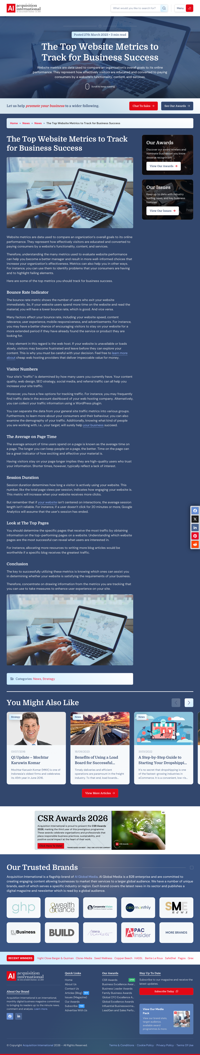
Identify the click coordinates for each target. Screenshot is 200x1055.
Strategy (49, 679)
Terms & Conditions (121, 1045)
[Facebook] (195, 510)
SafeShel (111, 958)
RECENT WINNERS (20, 958)
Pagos (122, 958)
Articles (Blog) (73, 993)
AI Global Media (86, 877)
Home (14, 123)
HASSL (79, 958)
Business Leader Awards (117, 988)
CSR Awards (109, 980)
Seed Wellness (44, 958)
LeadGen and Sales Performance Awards (118, 1010)
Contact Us (72, 988)
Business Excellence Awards (118, 984)
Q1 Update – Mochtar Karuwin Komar (30, 760)
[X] (195, 519)
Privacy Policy (165, 1045)
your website (47, 502)
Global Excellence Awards (118, 1001)
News (26, 123)
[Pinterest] (195, 536)
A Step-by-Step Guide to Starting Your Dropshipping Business (164, 760)
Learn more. (41, 1009)
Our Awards (72, 1001)
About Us (70, 984)
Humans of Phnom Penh (164, 958)
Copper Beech (64, 958)
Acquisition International (38, 1045)
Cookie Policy (145, 1045)
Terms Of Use (184, 1045)
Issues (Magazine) (76, 997)
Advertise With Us (76, 1010)
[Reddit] (195, 544)
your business (93, 425)
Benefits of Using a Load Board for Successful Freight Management (96, 760)
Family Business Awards (117, 993)
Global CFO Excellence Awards (118, 997)
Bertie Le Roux (95, 958)
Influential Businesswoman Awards (118, 1006)
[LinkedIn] (195, 527)
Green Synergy (138, 958)
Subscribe (71, 1006)
